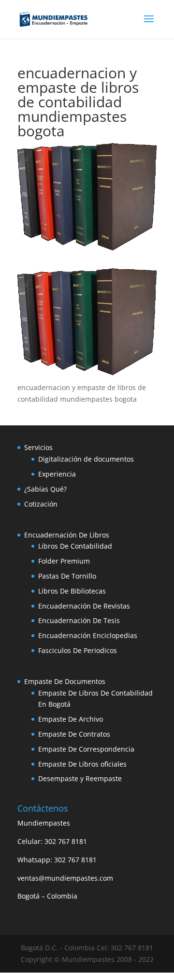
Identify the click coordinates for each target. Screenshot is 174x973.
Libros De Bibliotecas (72, 590)
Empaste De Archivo (70, 719)
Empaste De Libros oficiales (82, 764)
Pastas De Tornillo (67, 576)
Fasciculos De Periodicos (77, 650)
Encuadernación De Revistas (84, 605)
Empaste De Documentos (64, 681)
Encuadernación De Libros (66, 534)
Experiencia (57, 474)
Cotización (41, 503)
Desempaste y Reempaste (80, 778)
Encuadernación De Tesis (79, 620)
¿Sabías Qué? (45, 489)
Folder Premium (64, 561)
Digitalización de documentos (86, 459)
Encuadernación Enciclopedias (87, 635)
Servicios (38, 447)
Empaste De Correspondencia (86, 749)
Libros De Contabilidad (75, 546)
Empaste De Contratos (74, 734)
